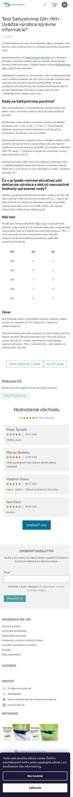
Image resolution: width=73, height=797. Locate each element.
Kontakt (6, 650)
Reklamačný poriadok (14, 636)
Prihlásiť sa (15, 598)
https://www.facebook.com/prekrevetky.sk (31, 699)
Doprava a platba (11, 626)
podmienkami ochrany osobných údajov (46, 588)
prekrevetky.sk (16, 705)
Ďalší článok (55, 364)
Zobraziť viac (36, 525)
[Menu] (64, 4)
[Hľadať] (45, 4)
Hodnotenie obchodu (37, 409)
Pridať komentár (15, 395)
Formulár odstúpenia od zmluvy (19, 645)
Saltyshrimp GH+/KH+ (38, 58)
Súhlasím (35, 788)
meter (41, 224)
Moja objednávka (11, 654)
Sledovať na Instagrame (32, 751)
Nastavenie (35, 776)
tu (39, 766)
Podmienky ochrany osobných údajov (23, 640)
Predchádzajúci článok (24, 364)
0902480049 (14, 694)
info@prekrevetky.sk (19, 688)
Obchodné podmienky (14, 631)
